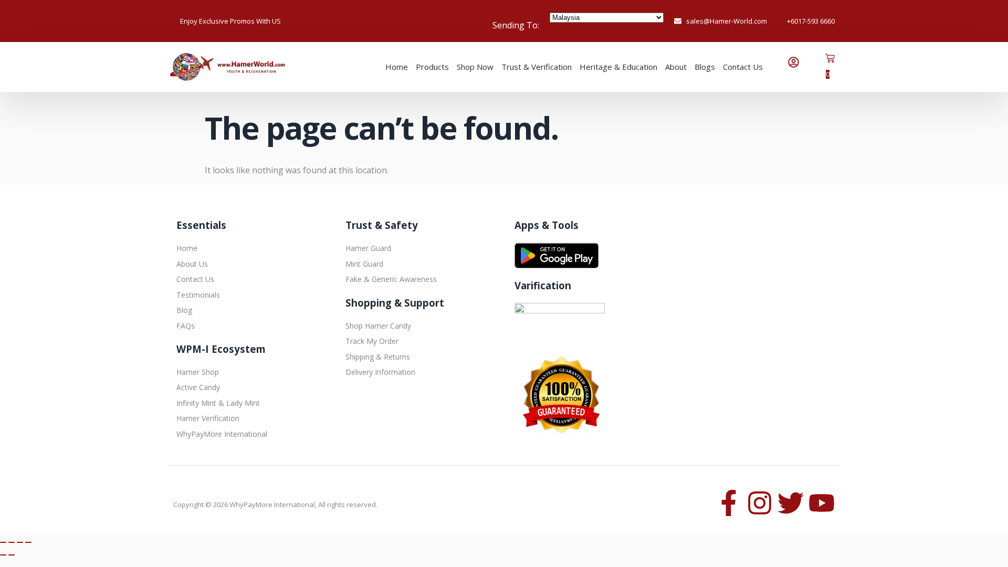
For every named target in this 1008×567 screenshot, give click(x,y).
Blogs (705, 66)
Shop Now (475, 66)
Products (432, 66)
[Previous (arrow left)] (3, 554)
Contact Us (743, 66)
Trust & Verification (536, 66)
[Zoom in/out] (3, 542)
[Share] (20, 542)
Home (396, 66)
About (676, 66)
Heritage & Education (618, 66)
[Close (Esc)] (28, 542)
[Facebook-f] (729, 503)
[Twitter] (791, 503)
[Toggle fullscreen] (11, 542)
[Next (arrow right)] (11, 554)
